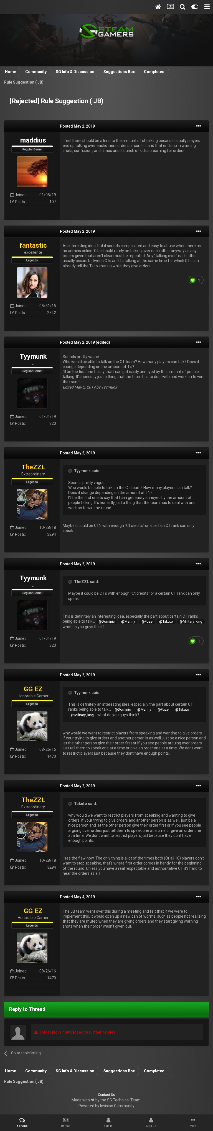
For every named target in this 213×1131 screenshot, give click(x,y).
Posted (77, 126)
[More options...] (198, 126)
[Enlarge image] (193, 280)
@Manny (128, 621)
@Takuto (166, 621)
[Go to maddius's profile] (32, 171)
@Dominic (106, 621)
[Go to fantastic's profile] (32, 282)
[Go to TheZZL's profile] (32, 504)
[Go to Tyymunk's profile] (32, 393)
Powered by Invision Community (106, 1106)
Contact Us (106, 1095)
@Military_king (190, 621)
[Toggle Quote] (70, 471)
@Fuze (147, 621)
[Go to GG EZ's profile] (32, 726)
